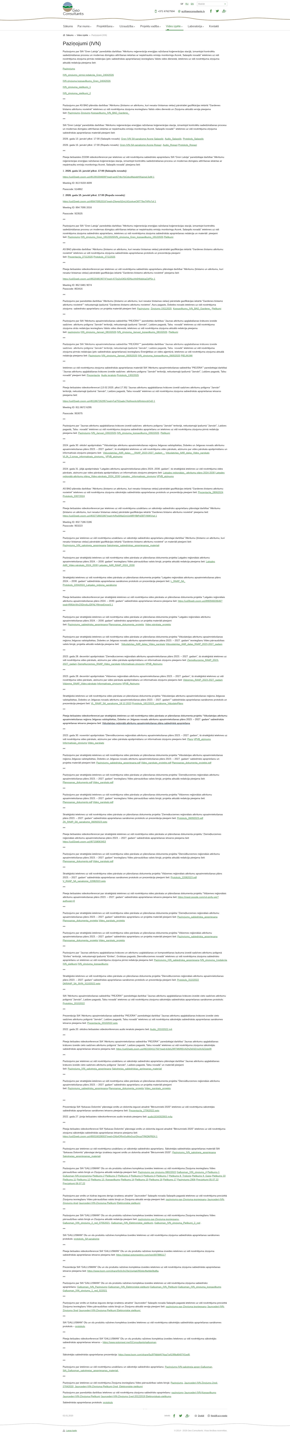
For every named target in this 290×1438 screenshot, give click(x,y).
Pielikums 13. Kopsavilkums (105, 1179)
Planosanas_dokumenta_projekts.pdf (191, 762)
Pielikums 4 (124, 1175)
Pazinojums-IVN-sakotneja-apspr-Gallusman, (189, 1366)
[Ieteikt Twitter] (218, 11)
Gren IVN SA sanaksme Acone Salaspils (142, 138)
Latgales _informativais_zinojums (138, 476)
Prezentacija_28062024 (210, 492)
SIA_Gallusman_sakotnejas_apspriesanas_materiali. (91, 1370)
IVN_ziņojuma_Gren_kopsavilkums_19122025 (138, 237)
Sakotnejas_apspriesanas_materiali (82, 1156)
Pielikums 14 (127, 1179)
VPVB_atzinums (114, 456)
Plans (190, 739)
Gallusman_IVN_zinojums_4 (192, 1172)
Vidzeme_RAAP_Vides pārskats (79, 683)
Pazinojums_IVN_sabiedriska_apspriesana (176, 960)
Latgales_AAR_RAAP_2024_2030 (117, 565)
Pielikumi (168, 237)
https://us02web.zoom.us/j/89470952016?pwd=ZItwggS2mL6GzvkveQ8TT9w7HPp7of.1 (109, 201)
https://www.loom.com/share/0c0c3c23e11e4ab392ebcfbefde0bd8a (123, 1271)
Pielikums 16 (155, 1179)
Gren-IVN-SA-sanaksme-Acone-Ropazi (140, 145)
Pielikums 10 (219, 1175)
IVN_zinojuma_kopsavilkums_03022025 (138, 433)
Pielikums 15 (141, 1179)
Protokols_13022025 (128, 375)
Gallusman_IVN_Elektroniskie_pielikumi (132, 1223)
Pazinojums (69, 68)
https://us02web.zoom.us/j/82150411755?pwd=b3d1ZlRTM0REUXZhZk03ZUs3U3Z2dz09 (163, 1049)
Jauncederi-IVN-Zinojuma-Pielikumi (97, 1203)
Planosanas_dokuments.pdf (77, 782)
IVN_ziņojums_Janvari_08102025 (98, 332)
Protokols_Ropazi (187, 145)
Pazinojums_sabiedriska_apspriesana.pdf (118, 762)
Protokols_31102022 (188, 979)
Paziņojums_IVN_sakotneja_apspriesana (84, 545)
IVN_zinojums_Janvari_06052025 (119, 355)
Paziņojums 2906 (186, 1179)
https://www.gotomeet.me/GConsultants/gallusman (129, 1342)
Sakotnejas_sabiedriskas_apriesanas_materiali (137, 1068)
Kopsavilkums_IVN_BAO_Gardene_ (110, 113)
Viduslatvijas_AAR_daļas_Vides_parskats (187, 452)
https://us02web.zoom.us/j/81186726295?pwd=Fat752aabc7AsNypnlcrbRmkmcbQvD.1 (109, 401)
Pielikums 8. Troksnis (180, 1175)
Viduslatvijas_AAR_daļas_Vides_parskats (143, 644)
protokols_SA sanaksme (86, 1238)
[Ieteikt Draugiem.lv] (224, 11)
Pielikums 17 (170, 1179)
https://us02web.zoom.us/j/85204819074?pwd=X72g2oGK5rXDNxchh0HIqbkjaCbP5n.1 (109, 278)
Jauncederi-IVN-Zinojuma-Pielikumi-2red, (97, 1386)
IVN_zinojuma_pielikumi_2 (77, 93)
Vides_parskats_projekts (112, 920)
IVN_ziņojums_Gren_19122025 (97, 237)
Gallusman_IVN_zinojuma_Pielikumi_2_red (177, 1223)
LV (182, 4)
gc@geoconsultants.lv (193, 11)
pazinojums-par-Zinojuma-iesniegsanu (186, 1199)
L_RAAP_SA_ (178, 581)
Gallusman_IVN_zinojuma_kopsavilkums (199, 1287)
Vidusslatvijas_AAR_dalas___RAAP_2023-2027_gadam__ (134, 452)
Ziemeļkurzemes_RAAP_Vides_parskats (99, 664)
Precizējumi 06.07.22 (74, 1183)
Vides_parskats (96, 743)
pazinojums (74, 332)
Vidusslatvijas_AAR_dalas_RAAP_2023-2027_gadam (194, 644)
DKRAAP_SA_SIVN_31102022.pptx (81, 983)
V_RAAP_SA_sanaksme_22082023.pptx (84, 881)
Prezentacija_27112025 (80, 256)
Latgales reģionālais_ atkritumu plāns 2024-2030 (189, 472)
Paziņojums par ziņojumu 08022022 (157, 1172)
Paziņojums (74, 113)
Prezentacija (93, 375)
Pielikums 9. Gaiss (201, 1175)
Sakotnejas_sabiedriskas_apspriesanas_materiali (133, 545)
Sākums (70, 35)
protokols (80, 1326)
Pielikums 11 (69, 1179)
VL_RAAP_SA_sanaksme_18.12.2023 (111, 703)
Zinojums (85, 113)
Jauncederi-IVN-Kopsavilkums (200, 1392)
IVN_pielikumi (70, 964)
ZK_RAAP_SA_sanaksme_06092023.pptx (85, 821)
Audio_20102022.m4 (161, 1029)
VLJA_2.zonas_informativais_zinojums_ (84, 456)
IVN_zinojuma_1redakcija (213, 960)
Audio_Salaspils (173, 138)
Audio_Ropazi (170, 145)
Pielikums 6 (149, 1175)
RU (186, 4)
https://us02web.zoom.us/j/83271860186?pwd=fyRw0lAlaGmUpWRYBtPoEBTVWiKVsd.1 (110, 515)
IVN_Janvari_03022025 (103, 433)
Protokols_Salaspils (193, 138)
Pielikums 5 (137, 1175)
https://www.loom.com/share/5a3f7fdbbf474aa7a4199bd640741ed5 (154, 1354)
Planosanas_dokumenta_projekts (126, 624)
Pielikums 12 (83, 1179)
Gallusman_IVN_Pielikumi (163, 1287)
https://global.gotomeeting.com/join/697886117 (141, 1254)
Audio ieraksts (108, 375)
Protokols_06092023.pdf (190, 818)
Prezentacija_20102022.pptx (102, 1023)
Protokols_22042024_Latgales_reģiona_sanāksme (90, 585)
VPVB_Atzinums (153, 664)
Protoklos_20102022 (74, 1003)
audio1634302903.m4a (160, 1116)
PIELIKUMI (186, 355)
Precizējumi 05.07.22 (207, 1179)
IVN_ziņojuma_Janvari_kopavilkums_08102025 (142, 332)
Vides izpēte (82, 35)
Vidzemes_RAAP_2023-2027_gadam (203, 680)
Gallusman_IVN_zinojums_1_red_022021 (85, 1290)
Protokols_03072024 (74, 496)
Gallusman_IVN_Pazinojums (92, 1287)
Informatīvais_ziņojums (109, 683)
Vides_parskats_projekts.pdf (156, 762)
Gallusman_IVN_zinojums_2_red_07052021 (86, 1223)
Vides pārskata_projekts (158, 624)
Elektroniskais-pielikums (158, 1396)
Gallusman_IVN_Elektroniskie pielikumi (128, 1287)
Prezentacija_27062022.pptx (144, 1110)
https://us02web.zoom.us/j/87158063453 (84, 841)
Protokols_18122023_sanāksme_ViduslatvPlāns (157, 703)
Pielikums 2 (98, 1175)
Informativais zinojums (133, 664)
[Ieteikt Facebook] (211, 11)
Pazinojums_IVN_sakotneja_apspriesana (89, 1068)
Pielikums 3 (111, 1175)
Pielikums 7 (162, 1175)
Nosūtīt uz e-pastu (219, 1415)
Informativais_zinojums (75, 743)
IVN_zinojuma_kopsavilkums (93, 964)
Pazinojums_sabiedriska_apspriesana (88, 624)
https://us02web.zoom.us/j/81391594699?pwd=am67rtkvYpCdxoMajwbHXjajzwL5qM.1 (108, 177)
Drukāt (201, 1415)
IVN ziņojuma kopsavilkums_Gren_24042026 (87, 81)
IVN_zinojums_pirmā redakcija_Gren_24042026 (88, 75)
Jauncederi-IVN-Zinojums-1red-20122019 (123, 1396)
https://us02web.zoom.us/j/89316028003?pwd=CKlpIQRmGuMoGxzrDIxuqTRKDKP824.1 (110, 1136)
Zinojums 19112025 (161, 308)
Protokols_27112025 (104, 256)
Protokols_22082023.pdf (184, 877)
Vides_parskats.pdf (103, 782)
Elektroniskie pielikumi (128, 1203)
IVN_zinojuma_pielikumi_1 (77, 87)
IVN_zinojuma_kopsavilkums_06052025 (159, 355)
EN (192, 4)
